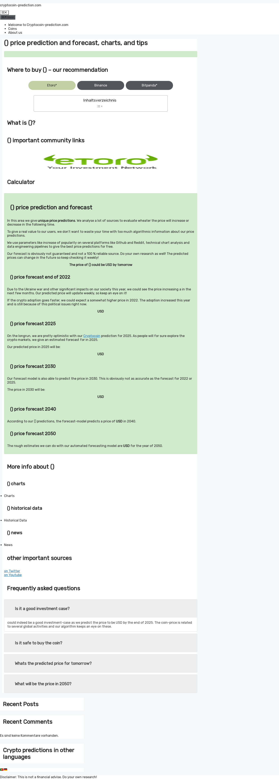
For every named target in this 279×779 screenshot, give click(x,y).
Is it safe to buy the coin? (38, 642)
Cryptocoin (91, 336)
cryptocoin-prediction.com (20, 5)
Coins (12, 29)
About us (15, 33)
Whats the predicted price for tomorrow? (53, 663)
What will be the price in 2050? (43, 683)
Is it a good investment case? (42, 608)
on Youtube (13, 575)
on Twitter (12, 571)
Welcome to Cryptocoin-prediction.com (38, 25)
